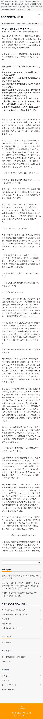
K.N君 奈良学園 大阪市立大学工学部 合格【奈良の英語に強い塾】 (19, 594)
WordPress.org (8, 689)
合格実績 (5, 619)
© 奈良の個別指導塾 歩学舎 (21, 713)
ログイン (5, 676)
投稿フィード (7, 680)
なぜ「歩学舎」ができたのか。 (15, 610)
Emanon (26, 716)
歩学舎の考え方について (12, 628)
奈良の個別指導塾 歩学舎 (12, 17)
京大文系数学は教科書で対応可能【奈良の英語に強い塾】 (20, 576)
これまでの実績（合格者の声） (15, 657)
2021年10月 (7, 642)
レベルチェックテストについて (15, 614)
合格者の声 (6, 623)
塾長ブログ (6, 661)
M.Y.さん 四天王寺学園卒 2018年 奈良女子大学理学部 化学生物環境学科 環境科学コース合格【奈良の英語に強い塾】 (20, 585)
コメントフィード (9, 685)
